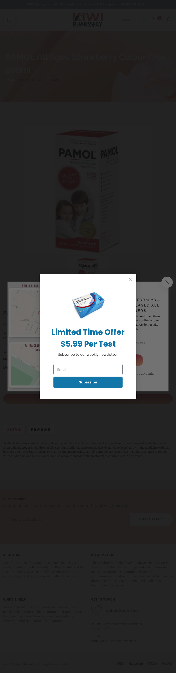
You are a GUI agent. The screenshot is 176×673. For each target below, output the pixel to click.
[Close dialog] (131, 279)
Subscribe (88, 382)
